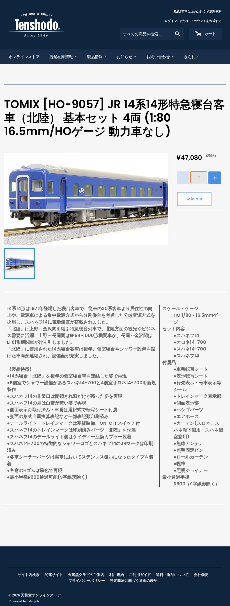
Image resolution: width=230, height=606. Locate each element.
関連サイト (54, 575)
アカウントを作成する (206, 20)
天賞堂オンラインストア (41, 595)
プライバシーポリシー (86, 580)
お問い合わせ (158, 56)
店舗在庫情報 (61, 56)
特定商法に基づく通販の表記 (133, 580)
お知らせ (125, 56)
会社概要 (201, 575)
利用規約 (116, 575)
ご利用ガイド (140, 575)
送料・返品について (172, 575)
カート (209, 33)
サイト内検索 (29, 575)
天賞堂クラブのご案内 (86, 575)
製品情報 (95, 56)
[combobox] (152, 34)
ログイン (171, 20)
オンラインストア (24, 56)
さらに (190, 56)
